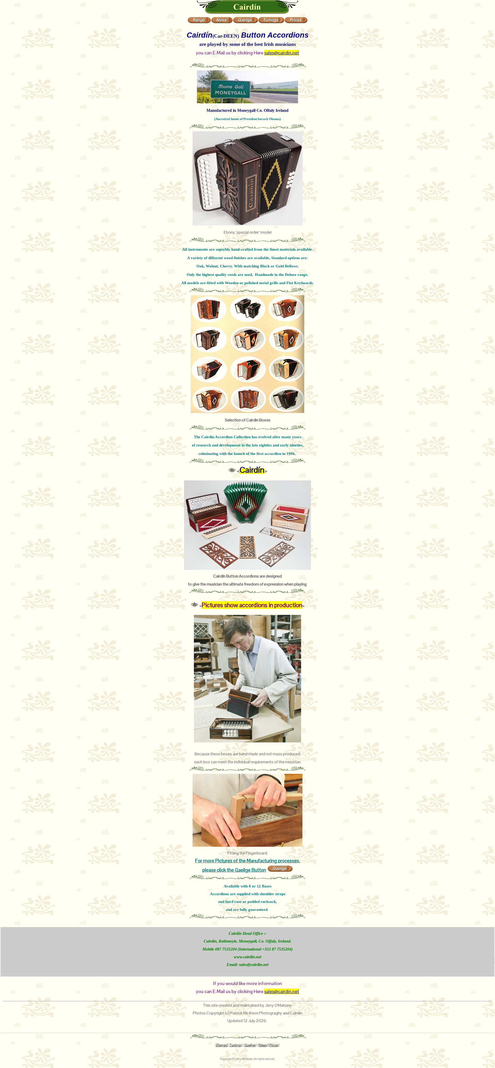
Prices (273, 1045)
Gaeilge (250, 1045)
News (263, 1045)
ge (224, 1045)
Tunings (235, 1045)
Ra (219, 1045)
